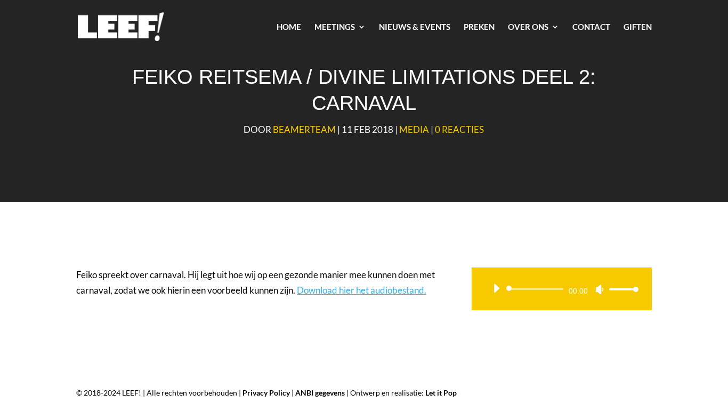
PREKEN (479, 27)
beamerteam (304, 129)
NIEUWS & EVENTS (414, 27)
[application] (562, 288)
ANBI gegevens (320, 392)
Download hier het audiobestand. (361, 290)
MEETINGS (334, 27)
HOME (289, 27)
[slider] (621, 289)
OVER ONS (528, 27)
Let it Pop (441, 392)
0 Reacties (459, 129)
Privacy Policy (266, 392)
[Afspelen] (496, 288)
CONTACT (591, 27)
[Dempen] (599, 289)
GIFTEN (638, 27)
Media (414, 129)
